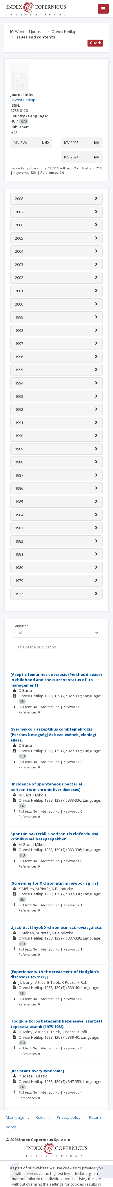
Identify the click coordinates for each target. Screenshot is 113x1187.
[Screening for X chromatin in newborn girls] (54, 883)
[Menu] (103, 9)
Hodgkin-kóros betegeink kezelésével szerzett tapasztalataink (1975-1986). (56, 1023)
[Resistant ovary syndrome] (37, 1070)
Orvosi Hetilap (64, 31)
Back (96, 42)
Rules (40, 1117)
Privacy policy (69, 1117)
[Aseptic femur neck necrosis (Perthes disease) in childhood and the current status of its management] (56, 680)
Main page (15, 1117)
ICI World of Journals (27, 31)
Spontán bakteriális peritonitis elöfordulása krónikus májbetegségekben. (54, 836)
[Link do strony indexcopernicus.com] (56, 1149)
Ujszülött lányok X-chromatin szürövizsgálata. (56, 927)
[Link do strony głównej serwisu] (36, 8)
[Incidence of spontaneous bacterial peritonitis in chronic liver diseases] (46, 786)
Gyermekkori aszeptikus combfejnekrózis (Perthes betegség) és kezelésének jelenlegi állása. (53, 734)
